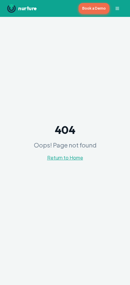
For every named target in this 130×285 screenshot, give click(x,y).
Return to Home (65, 157)
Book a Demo (94, 8)
